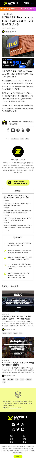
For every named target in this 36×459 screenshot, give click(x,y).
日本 (17, 379)
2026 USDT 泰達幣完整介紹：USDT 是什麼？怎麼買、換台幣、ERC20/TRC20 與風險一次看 (19, 275)
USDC (9, 333)
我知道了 (18, 456)
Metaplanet (10, 379)
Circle (4, 333)
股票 (4, 382)
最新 (24, 436)
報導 (14, 71)
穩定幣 (15, 333)
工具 (24, 442)
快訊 (3, 14)
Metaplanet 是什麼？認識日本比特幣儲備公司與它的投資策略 (18, 364)
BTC (4, 379)
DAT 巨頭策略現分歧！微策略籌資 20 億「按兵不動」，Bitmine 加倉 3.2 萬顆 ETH (19, 266)
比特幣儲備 (28, 379)
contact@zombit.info (15, 408)
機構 (27, 139)
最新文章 (9, 14)
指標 (24, 439)
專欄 (11, 439)
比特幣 (22, 379)
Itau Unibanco (15, 139)
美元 (21, 333)
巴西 (22, 139)
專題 (11, 442)
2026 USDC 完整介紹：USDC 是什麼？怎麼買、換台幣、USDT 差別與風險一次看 (17, 318)
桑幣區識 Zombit (11, 31)
